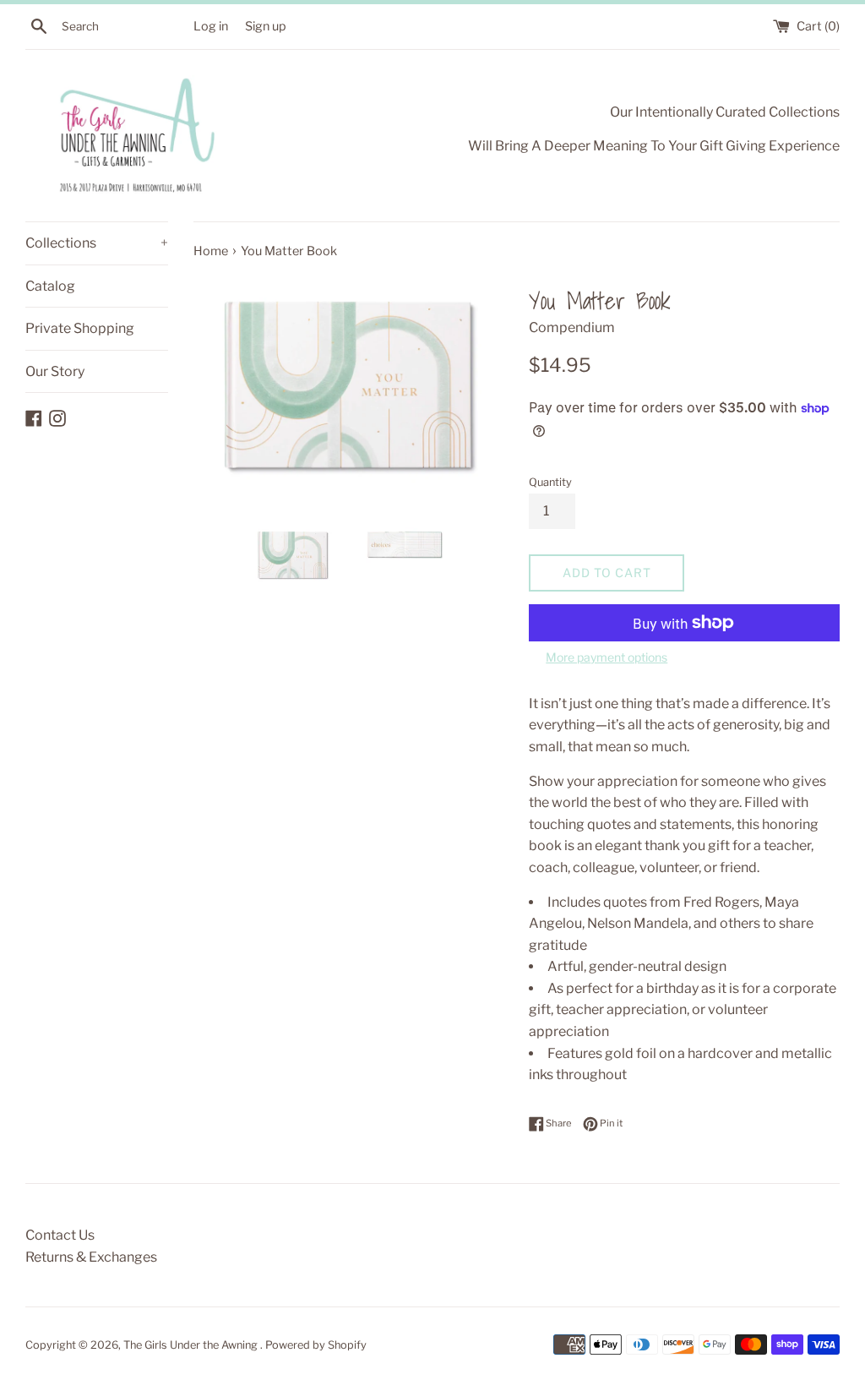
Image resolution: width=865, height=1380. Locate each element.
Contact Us (60, 1235)
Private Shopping (79, 328)
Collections (96, 243)
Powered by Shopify (316, 1345)
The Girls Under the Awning (191, 1345)
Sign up (265, 26)
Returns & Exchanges (91, 1257)
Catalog (50, 286)
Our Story (54, 371)
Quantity (550, 482)
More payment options (606, 657)
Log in (210, 26)
